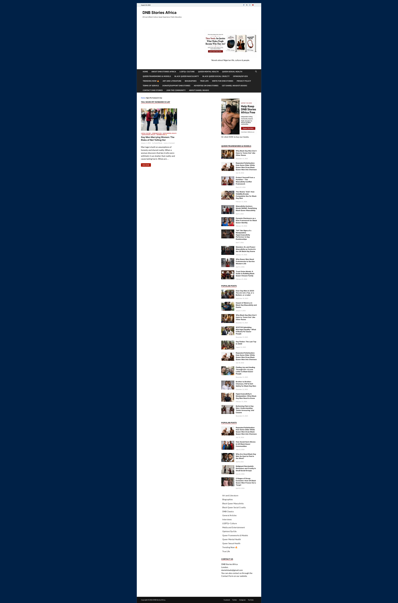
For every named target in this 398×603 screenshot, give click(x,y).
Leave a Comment (169, 143)
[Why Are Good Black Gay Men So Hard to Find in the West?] (227, 454)
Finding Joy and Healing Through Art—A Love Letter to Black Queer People (245, 370)
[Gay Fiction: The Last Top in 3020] (227, 342)
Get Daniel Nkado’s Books (234, 85)
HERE (230, 137)
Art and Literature (172, 81)
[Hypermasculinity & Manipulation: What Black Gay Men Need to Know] (227, 394)
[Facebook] (244, 5)
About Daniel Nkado (199, 90)
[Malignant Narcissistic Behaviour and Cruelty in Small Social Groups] (227, 466)
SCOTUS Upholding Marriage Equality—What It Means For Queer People (246, 330)
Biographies (191, 81)
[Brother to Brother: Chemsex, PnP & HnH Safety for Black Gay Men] (227, 382)
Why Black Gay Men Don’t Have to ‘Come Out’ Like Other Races (246, 153)
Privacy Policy (244, 81)
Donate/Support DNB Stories (176, 85)
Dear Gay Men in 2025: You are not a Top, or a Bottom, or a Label (245, 293)
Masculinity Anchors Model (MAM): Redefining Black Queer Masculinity (246, 208)
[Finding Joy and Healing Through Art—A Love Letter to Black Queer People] (227, 367)
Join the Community (176, 90)
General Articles (229, 515)
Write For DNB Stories (222, 81)
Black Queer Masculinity (186, 76)
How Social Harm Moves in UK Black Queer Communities (245, 444)
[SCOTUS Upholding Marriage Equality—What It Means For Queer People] (227, 327)
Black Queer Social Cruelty (215, 76)
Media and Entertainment (233, 527)
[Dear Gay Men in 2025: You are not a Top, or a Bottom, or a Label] (227, 291)
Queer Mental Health (208, 71)
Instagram (242, 600)
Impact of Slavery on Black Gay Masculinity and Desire (246, 305)
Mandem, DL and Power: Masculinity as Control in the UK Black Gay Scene (246, 249)
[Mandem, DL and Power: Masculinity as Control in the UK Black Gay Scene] (227, 247)
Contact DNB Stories (153, 90)
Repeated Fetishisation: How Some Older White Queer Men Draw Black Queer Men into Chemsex (246, 166)
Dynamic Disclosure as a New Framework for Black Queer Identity (246, 220)
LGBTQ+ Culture (187, 71)
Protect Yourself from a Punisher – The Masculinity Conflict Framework (245, 180)
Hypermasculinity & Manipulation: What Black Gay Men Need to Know (246, 396)
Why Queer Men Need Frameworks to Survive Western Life (245, 261)
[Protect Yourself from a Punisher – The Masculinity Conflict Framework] (227, 178)
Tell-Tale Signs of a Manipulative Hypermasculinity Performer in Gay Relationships (243, 234)
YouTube (251, 600)
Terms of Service (151, 85)
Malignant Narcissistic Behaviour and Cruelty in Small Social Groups (246, 468)
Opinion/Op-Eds (240, 76)
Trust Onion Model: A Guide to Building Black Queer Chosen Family (245, 273)
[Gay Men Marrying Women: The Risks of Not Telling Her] (159, 120)
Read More (145, 164)
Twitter (234, 600)
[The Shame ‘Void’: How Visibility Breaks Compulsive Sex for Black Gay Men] (227, 192)
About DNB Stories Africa (163, 71)
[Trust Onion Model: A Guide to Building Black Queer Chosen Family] (227, 272)
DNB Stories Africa (160, 12)
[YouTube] (253, 5)
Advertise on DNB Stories (206, 85)
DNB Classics (228, 511)
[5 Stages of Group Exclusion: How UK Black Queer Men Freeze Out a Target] (227, 479)
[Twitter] (247, 5)
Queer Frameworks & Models (157, 76)
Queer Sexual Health (232, 71)
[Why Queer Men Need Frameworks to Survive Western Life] (227, 259)
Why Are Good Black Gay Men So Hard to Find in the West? (246, 456)
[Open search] (256, 71)
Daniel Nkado (158, 143)
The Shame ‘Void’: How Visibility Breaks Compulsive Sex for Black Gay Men (246, 195)
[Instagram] (250, 5)
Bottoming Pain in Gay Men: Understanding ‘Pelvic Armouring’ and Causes (245, 409)
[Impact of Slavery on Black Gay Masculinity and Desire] (227, 303)
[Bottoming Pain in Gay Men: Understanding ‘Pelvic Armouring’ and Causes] (227, 406)
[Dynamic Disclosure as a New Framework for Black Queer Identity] (227, 218)
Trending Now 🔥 (151, 81)
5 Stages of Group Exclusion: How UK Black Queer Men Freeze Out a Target (246, 481)
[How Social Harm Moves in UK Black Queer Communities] (227, 442)
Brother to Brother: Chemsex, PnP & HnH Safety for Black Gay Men (246, 384)
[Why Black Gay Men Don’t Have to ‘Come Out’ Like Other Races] (227, 151)
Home (145, 71)
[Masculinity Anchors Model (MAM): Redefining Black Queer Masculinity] (227, 206)
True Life (204, 81)
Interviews (227, 519)
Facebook (227, 600)
